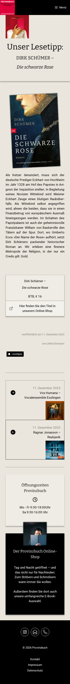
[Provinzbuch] (7, 7)
